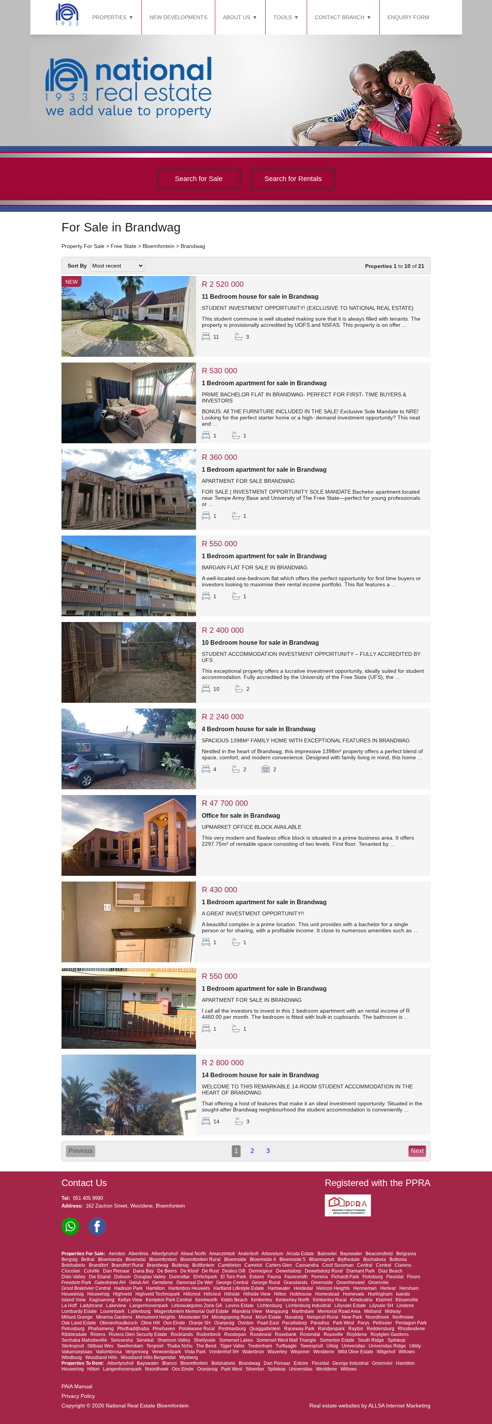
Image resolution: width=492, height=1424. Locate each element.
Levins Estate (240, 1305)
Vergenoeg (136, 1351)
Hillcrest (191, 1294)
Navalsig (294, 1317)
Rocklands (182, 1334)
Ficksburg (372, 1276)
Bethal (88, 1259)
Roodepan (235, 1334)
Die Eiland (100, 1276)
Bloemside (235, 1259)
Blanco (169, 1363)
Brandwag (193, 246)
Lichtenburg (269, 1305)
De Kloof (189, 1271)
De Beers (167, 1271)
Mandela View (247, 1311)
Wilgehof (386, 1351)
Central (364, 1265)
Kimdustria (361, 1300)
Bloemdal (136, 1259)
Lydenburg (139, 1311)
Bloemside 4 (263, 1259)
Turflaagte (286, 1346)
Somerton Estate (337, 1340)
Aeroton (117, 1253)
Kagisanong (102, 1300)
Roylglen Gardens (390, 1334)
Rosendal (310, 1334)
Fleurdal (395, 1276)
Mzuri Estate (268, 1317)
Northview (403, 1317)
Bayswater (351, 1253)
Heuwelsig (73, 1294)
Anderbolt (248, 1253)
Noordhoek (377, 1317)
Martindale (303, 1311)
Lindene (405, 1305)
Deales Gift (233, 1271)
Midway (393, 1311)
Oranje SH (200, 1323)
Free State (123, 246)
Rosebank (285, 1334)
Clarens (403, 1265)
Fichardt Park (345, 1276)
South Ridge (371, 1340)
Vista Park (195, 1351)
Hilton (280, 1294)
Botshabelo (73, 1265)
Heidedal (303, 1288)
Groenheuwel (350, 1282)
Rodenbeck (208, 1334)
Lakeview (116, 1305)
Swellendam (130, 1346)
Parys (363, 1323)
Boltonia (398, 1259)
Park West (343, 1323)
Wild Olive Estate (355, 1351)
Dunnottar (179, 1276)
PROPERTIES (109, 17)
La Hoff (69, 1305)
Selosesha (122, 1340)
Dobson (122, 1276)
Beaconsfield (379, 1253)
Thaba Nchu (180, 1346)
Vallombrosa (109, 1351)
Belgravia (406, 1253)
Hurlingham (380, 1294)
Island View (74, 1300)
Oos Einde (174, 1323)
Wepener (300, 1351)
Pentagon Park (411, 1323)
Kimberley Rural (330, 1300)
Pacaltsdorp (294, 1323)
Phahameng (101, 1328)
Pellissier (382, 1323)
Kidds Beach (234, 1300)
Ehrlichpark (205, 1276)
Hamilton (155, 1288)
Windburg (72, 1357)
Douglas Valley (150, 1276)
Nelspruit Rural (322, 1317)
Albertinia (138, 1253)
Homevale (353, 1294)
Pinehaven (164, 1328)
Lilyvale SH (381, 1305)
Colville (92, 1271)
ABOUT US (236, 17)
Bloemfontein (159, 246)
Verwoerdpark (166, 1351)
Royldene (357, 1334)
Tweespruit (311, 1346)
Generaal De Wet (194, 1282)
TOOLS (282, 17)
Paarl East (268, 1323)
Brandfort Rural (127, 1265)
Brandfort (98, 1265)
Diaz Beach (390, 1271)
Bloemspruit (321, 1259)
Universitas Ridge (387, 1346)
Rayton (355, 1328)
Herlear (388, 1288)
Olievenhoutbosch (119, 1323)
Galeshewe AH (110, 1282)
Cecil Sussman (338, 1265)
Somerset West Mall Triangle (286, 1340)
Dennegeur (261, 1271)
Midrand (372, 1311)
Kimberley (261, 1300)
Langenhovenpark (149, 1305)
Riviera (97, 1334)
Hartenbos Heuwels (189, 1288)
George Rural (266, 1282)
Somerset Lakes (236, 1340)
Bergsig (70, 1259)
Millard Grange (77, 1317)
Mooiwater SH (193, 1317)
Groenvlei (378, 1282)
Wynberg (188, 1357)
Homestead (327, 1294)
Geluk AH (139, 1282)
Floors (413, 1276)
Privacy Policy (78, 1396)
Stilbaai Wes (100, 1346)
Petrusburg (73, 1328)
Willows (407, 1351)
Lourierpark (112, 1311)
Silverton (255, 1369)
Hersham (409, 1288)
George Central (232, 1282)
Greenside (322, 1282)
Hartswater (279, 1288)
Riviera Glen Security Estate (138, 1334)
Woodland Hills (101, 1357)
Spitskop (396, 1340)
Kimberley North (292, 1300)
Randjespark (331, 1328)
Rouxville (333, 1334)
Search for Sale (199, 179)
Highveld (122, 1294)
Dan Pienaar (116, 1271)
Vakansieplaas (77, 1351)
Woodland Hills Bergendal (148, 1357)
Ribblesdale (74, 1334)
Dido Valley (73, 1276)
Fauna (274, 1276)
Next (417, 1151)
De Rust (210, 1271)
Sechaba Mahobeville (84, 1340)
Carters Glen (279, 1265)
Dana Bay (143, 1271)
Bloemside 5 (292, 1259)
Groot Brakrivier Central (86, 1288)
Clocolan (71, 1271)
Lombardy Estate (79, 1311)
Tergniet (154, 1346)
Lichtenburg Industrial (308, 1305)
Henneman (365, 1288)
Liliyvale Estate (350, 1305)
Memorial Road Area (339, 1311)
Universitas (353, 1346)
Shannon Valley (173, 1340)
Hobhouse (301, 1294)
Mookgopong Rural (232, 1317)
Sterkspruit (73, 1346)
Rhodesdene (411, 1328)
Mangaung (277, 1311)
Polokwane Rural (197, 1328)
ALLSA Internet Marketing (399, 1405)
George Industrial (350, 1363)
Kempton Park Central (169, 1300)
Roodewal (260, 1334)
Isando (403, 1294)
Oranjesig (224, 1323)
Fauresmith (296, 1276)
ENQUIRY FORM (408, 17)
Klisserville (407, 1300)
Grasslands (296, 1282)
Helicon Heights (333, 1288)
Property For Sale (83, 246)
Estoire (256, 1276)
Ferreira (319, 1276)
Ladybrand (91, 1305)
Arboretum (272, 1253)
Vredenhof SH (224, 1351)
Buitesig (180, 1265)
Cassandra (307, 1265)
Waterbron (253, 1351)
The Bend (206, 1346)
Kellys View (130, 1300)
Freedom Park (76, 1282)
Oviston (246, 1323)
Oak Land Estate (79, 1323)
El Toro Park (233, 1276)
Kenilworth (206, 1300)
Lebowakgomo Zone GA (196, 1305)
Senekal (145, 1340)
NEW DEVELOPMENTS (178, 17)
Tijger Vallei (232, 1346)
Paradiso (320, 1323)
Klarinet (384, 1300)
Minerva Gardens (114, 1317)
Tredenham (260, 1346)
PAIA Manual (77, 1386)
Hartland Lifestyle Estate (238, 1288)
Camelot (253, 1265)
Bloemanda (110, 1259)
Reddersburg (380, 1328)
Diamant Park (360, 1271)
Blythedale (348, 1259)
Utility (415, 1346)
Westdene (323, 1351)
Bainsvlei (327, 1253)
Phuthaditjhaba (133, 1328)
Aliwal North (193, 1253)
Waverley (277, 1351)
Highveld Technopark (157, 1294)
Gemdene (162, 1282)
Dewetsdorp (288, 1271)
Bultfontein (203, 1265)
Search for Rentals (293, 179)
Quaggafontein (265, 1328)
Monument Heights (155, 1317)
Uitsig (332, 1346)
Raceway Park (299, 1328)
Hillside (232, 1294)
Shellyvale (205, 1340)
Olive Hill (150, 1323)
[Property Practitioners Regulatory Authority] (350, 1215)
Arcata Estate (300, 1253)
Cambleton (229, 1265)
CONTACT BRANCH (339, 17)
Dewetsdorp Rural (324, 1271)
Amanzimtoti (222, 1253)
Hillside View (257, 1294)
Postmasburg (232, 1328)
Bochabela (374, 1259)
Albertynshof (164, 1253)
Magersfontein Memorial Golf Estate (191, 1311)
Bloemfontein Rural (200, 1259)
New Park (352, 1317)
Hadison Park (128, 1288)
